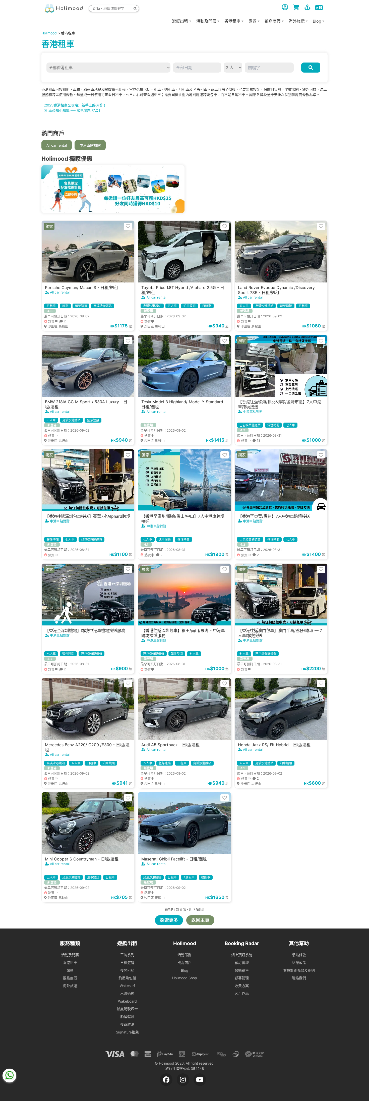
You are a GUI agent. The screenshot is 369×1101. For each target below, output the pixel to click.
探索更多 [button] (169, 920)
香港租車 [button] (232, 21)
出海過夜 (127, 993)
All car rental (56, 145)
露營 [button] (253, 21)
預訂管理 (242, 962)
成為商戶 (184, 962)
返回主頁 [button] (200, 920)
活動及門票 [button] (206, 21)
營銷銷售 (242, 970)
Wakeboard (127, 1001)
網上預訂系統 (241, 955)
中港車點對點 (90, 145)
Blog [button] (317, 21)
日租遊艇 (127, 962)
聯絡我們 (299, 978)
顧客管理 (242, 978)
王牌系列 (127, 955)
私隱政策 (299, 962)
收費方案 (242, 985)
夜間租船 (127, 970)
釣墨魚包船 (127, 978)
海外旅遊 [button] (297, 21)
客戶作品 (242, 993)
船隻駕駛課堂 (127, 1009)
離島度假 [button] (273, 21)
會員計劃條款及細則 (299, 970)
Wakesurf (127, 985)
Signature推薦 (127, 1032)
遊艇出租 (180, 21)
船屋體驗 (127, 1016)
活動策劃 (184, 955)
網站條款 (299, 955)
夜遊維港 (127, 1024)
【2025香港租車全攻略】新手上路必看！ (73, 105)
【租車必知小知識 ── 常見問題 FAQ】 (71, 110)
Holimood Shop (184, 978)
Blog (184, 970)
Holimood (49, 33)
